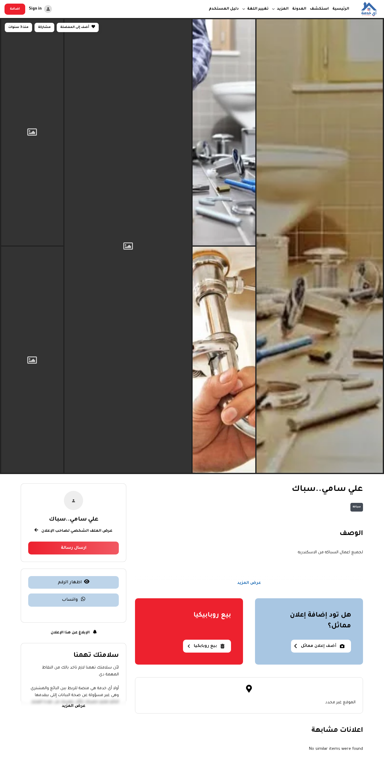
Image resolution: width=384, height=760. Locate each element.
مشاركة (44, 27)
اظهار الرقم (70, 582)
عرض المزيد (249, 583)
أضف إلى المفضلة (75, 27)
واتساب (70, 599)
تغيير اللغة (257, 9)
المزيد (283, 9)
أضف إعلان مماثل (318, 646)
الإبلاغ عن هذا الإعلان (71, 632)
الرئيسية (340, 9)
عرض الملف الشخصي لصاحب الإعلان (76, 531)
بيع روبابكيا (205, 646)
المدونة (299, 9)
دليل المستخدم (224, 9)
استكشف (319, 9)
